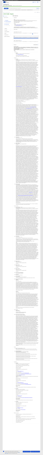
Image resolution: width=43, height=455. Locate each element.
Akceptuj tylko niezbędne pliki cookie (35, 451)
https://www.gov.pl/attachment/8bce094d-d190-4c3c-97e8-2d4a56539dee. (25, 195)
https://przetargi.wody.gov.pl (29, 108)
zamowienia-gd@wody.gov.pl (20, 54)
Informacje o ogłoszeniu (7, 36)
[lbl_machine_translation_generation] (21, 40)
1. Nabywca (5, 28)
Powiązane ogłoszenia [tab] (6, 17)
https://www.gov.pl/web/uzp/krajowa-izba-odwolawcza (26, 397)
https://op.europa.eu (23, 409)
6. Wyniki (5, 33)
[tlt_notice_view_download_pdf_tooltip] (14, 38)
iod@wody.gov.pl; (31, 192)
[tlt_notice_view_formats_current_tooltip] (37, 44)
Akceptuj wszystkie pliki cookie (26, 451)
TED (3, 12)
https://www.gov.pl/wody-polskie (24, 383)
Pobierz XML (6, 20)
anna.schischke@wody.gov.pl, (19, 86)
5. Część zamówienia (6, 31)
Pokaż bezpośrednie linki (8, 21)
